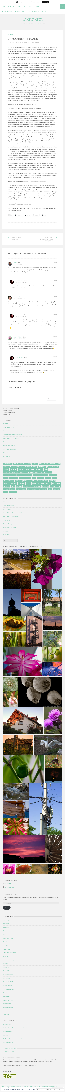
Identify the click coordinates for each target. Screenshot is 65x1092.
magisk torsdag (9, 480)
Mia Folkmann (6, 996)
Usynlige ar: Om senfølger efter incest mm (13, 1038)
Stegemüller (17, 297)
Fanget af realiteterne (8, 427)
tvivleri (33, 489)
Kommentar (51, 399)
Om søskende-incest (8, 1042)
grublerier (29, 472)
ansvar (35, 463)
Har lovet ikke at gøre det (9, 445)
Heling (38, 6)
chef (58, 463)
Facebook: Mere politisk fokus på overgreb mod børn (16, 1028)
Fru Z (4, 934)
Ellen (15, 263)
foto (46, 469)
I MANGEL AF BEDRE (8, 982)
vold (49, 489)
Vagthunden (6, 967)
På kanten (5, 423)
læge (54, 478)
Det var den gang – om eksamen (11, 438)
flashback (39, 469)
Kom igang (45, 2)
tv (28, 489)
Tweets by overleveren (8, 1051)
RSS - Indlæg (7, 883)
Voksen (31, 6)
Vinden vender (6, 442)
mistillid (6, 483)
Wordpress (12, 492)
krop (33, 478)
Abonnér (7, 907)
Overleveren (32, 19)
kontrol (27, 478)
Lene (9, 47)
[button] (17, 559)
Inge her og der (6, 1011)
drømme (6, 469)
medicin (25, 480)
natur (28, 483)
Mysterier (21, 483)
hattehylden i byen (9, 475)
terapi (13, 489)
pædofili (19, 486)
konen (21, 478)
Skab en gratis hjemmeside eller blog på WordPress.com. (19, 1086)
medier (32, 480)
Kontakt (43, 11)
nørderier (41, 483)
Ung (25, 6)
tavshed (6, 489)
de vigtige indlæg (52, 466)
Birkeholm (5, 963)
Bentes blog (6, 956)
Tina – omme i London (8, 989)
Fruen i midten (6, 978)
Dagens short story (30, 466)
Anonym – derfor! (6, 11)
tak (59, 486)
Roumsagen (36, 486)
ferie (32, 469)
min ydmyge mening (42, 480)
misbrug (52, 480)
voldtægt (57, 489)
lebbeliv (48, 478)
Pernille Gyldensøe (7, 1031)
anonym (28, 463)
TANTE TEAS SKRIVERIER (9, 952)
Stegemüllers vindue (8, 1007)
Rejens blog (6, 920)
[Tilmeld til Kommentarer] (3, 887)
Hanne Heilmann (7, 1024)
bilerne (52, 463)
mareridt (18, 480)
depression (42, 466)
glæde (22, 472)
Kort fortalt (12, 6)
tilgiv (18, 489)
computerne (7, 466)
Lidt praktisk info (33, 11)
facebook (13, 469)
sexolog (53, 486)
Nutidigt (11, 34)
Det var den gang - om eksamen (11, 516)
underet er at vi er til (8, 938)
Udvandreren (6, 941)
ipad (46, 475)
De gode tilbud (6, 456)
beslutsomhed (43, 463)
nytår (34, 483)
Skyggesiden (6, 927)
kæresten (40, 478)
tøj (39, 489)
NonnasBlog (6, 923)
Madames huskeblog (8, 974)
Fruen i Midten (18, 337)
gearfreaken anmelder (11, 472)
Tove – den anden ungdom (9, 960)
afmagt (15, 463)
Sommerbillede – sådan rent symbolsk (12, 434)
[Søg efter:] (10, 540)
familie (21, 469)
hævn (35, 475)
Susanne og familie (8, 1000)
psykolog (6, 486)
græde (37, 472)
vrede (5, 492)
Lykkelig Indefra (7, 1003)
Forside (3, 6)
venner (44, 489)
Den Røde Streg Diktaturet (9, 449)
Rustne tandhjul (7, 431)
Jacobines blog (6, 949)
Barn (19, 6)
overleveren (23, 42)
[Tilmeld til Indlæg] (3, 883)
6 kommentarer (34, 42)
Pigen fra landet (7, 992)
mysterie (13, 483)
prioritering (56, 483)
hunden (29, 475)
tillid (24, 489)
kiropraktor (13, 478)
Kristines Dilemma (7, 971)
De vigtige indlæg (20, 11)
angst (22, 463)
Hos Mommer (6, 931)
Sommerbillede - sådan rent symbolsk (12, 513)
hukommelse (21, 475)
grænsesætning (46, 472)
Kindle (6, 478)
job (51, 475)
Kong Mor (5, 945)
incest (41, 475)
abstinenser (7, 463)
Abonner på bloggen (10, 895)
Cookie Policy (32, 1089)
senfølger (45, 486)
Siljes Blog (5, 1035)
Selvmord (5, 452)
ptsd (13, 486)
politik (48, 483)
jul (55, 475)
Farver (27, 469)
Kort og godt (6, 1014)
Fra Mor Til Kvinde (7, 985)
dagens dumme (17, 466)
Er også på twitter (9, 1048)
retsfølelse (27, 486)
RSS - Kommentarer (9, 887)
